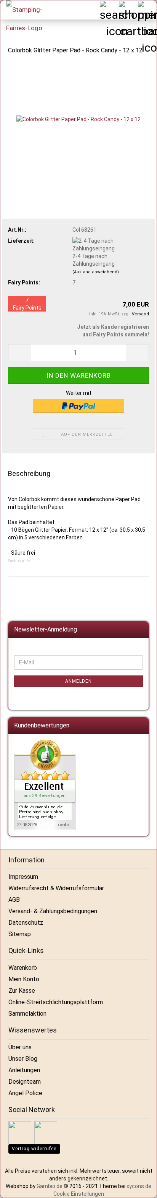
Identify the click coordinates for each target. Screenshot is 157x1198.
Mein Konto (23, 979)
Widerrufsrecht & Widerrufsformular (56, 888)
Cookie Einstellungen (78, 1194)
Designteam (24, 1081)
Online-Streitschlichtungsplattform (55, 1002)
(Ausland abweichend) (95, 271)
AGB (14, 899)
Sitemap (19, 934)
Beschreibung (29, 473)
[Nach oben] (141, 1186)
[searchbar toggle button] (109, 9)
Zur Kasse (21, 990)
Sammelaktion (27, 1013)
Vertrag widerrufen (34, 1148)
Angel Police (25, 1093)
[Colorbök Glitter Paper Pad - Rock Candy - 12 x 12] (78, 119)
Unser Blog (22, 1058)
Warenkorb (22, 967)
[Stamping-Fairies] (29, 18)
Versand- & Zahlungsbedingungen (52, 911)
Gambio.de (49, 1186)
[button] (19, 352)
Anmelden (78, 681)
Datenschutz (25, 922)
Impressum (23, 876)
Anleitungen (24, 1070)
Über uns (20, 1047)
